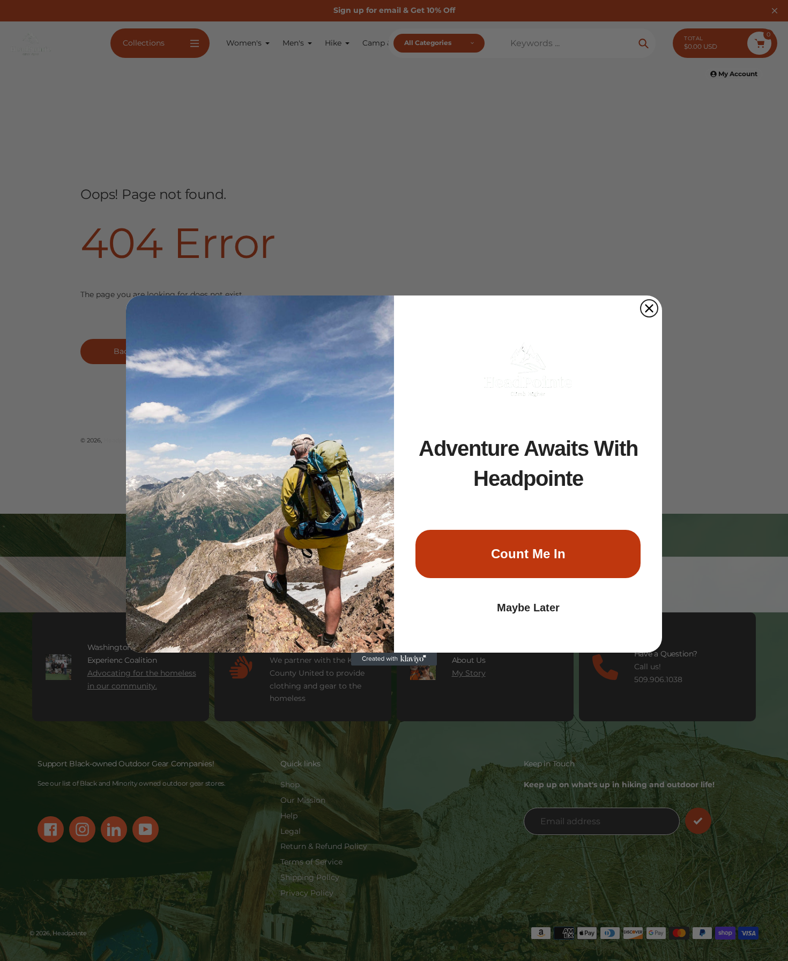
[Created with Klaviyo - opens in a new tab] (394, 659)
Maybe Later (528, 607)
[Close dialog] (649, 308)
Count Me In (528, 553)
